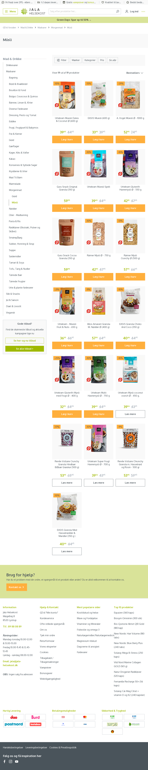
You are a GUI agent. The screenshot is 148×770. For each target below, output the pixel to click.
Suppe (12, 250)
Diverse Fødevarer (18, 108)
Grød (11, 140)
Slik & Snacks (13, 293)
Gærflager (14, 146)
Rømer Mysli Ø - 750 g (98, 255)
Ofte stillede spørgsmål (52, 623)
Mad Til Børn (15, 177)
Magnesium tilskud (87, 640)
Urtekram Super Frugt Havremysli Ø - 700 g (99, 463)
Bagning (13, 77)
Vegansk (10, 312)
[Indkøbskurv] (143, 11)
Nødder (13, 208)
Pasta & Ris (15, 221)
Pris (102, 60)
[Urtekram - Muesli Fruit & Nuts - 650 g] (67, 301)
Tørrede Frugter (17, 281)
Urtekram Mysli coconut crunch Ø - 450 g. (130, 394)
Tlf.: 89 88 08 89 (12, 626)
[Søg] (117, 11)
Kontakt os (15, 587)
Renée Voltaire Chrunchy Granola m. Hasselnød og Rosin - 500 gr (130, 464)
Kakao (12, 158)
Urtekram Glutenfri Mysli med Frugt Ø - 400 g (66, 394)
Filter (63, 60)
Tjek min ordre (47, 635)
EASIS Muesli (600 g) (99, 118)
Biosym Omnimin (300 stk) (128, 618)
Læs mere (130, 414)
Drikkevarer (12, 65)
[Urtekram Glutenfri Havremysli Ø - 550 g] (130, 163)
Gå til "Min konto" (49, 612)
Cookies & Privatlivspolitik (62, 747)
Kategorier (90, 60)
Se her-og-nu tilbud (25, 340)
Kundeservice (47, 618)
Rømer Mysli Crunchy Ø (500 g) (130, 257)
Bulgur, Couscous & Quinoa (23, 96)
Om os (43, 629)
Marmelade (15, 183)
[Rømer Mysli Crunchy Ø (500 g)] (130, 232)
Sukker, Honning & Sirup (21, 243)
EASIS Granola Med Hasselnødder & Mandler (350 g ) (67, 533)
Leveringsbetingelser (36, 747)
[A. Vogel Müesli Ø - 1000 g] (130, 95)
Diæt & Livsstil (13, 306)
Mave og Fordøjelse (87, 618)
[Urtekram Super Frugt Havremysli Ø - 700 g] (98, 438)
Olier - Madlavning (18, 215)
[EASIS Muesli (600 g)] (98, 95)
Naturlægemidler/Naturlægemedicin (95, 635)
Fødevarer (82, 652)
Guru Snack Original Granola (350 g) (67, 188)
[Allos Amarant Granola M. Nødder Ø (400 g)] (98, 301)
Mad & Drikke (12, 59)
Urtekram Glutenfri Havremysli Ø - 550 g (130, 188)
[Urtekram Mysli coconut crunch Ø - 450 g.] (130, 369)
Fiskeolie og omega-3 (88, 629)
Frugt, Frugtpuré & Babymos (23, 127)
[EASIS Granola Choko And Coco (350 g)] (130, 301)
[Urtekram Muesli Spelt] (98, 163)
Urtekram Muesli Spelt (98, 186)
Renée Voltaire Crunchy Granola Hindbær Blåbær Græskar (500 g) (67, 464)
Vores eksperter (48, 646)
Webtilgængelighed (50, 678)
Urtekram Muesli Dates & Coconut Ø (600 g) (67, 120)
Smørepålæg (15, 237)
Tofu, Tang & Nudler (19, 268)
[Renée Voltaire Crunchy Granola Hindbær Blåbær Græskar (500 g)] (67, 438)
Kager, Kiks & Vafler (19, 152)
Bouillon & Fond (17, 90)
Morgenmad (15, 190)
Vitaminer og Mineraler (88, 623)
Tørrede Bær (15, 275)
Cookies (44, 652)
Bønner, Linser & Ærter (21, 102)
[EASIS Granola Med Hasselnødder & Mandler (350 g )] (67, 507)
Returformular (47, 640)
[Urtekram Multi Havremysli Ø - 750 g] (98, 369)
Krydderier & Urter (18, 171)
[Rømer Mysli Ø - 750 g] (98, 232)
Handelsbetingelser (13, 747)
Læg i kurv (67, 139)
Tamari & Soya (16, 262)
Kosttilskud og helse (87, 612)
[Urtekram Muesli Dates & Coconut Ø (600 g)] (67, 95)
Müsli (15, 202)
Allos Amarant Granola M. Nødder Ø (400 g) (98, 325)
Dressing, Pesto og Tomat (22, 115)
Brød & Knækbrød (18, 84)
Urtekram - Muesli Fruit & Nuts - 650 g (67, 325)
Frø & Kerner (15, 133)
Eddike (12, 121)
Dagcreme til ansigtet (88, 646)
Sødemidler (15, 256)
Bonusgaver (46, 673)
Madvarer (11, 71)
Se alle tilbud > (24, 348)
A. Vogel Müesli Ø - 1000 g (130, 118)
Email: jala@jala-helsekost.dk (12, 663)
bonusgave (93, 2)
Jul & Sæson (12, 300)
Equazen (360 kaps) (124, 612)
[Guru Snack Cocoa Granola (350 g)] (67, 232)
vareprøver (78, 2)
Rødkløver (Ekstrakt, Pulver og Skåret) (24, 229)
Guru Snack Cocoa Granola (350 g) (67, 257)
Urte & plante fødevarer (21, 287)
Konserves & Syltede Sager (23, 165)
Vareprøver (45, 667)
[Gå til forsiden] (33, 11)
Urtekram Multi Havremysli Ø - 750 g (99, 394)
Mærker (76, 60)
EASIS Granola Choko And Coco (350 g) (130, 325)
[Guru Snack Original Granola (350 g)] (67, 163)
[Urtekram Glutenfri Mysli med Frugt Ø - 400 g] (67, 369)
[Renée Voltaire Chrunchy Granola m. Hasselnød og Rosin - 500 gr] (130, 438)
